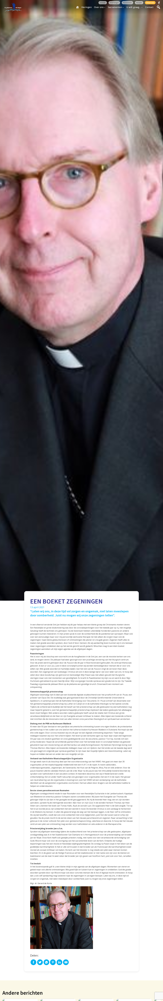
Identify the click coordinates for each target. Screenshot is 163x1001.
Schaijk (102, 3)
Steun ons (150, 3)
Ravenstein (127, 3)
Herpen (139, 3)
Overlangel (114, 3)
